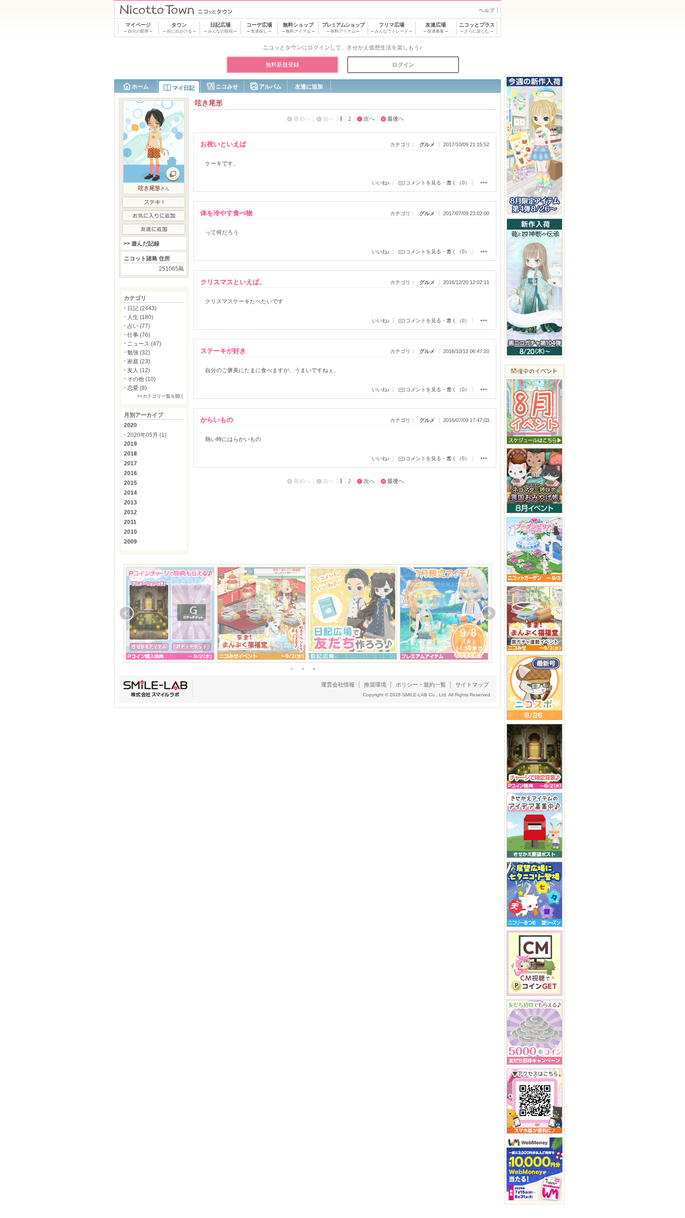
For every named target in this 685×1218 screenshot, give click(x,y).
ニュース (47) (144, 343)
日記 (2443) (142, 308)
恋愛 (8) (137, 388)
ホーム (140, 86)
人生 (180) (140, 317)
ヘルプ (486, 10)
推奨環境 (375, 684)
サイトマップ (472, 684)
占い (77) (138, 326)
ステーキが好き (223, 350)
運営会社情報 (338, 684)
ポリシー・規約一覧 (421, 684)
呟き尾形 (149, 188)
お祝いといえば (223, 144)
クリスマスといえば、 (233, 282)
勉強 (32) (138, 352)
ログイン (403, 64)
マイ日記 (183, 88)
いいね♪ (381, 182)
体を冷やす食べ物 (226, 213)
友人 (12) (138, 370)
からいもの (216, 419)
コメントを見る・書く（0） (437, 182)
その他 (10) (141, 379)
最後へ (395, 119)
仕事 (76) (138, 335)
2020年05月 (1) (146, 435)
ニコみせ (227, 86)
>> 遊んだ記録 (141, 243)
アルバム (270, 86)
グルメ (427, 144)
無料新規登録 (282, 64)
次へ (369, 119)
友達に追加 (309, 86)
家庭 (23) (138, 361)
